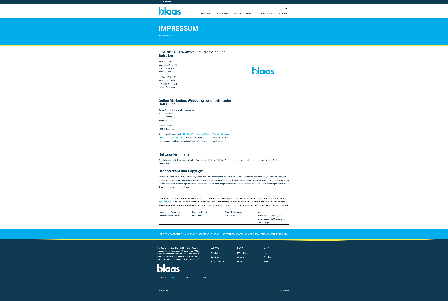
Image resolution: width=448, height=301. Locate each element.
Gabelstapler (222, 13)
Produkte (205, 13)
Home (161, 36)
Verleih (238, 13)
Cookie (204, 278)
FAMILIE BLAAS (267, 13)
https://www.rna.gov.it (166, 202)
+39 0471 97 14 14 (165, 2)
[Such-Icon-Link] (286, 9)
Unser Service (216, 257)
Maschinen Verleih (217, 261)
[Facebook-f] (224, 291)
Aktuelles (240, 257)
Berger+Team (284, 291)
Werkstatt (251, 13)
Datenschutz (190, 278)
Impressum (178, 28)
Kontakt (283, 13)
